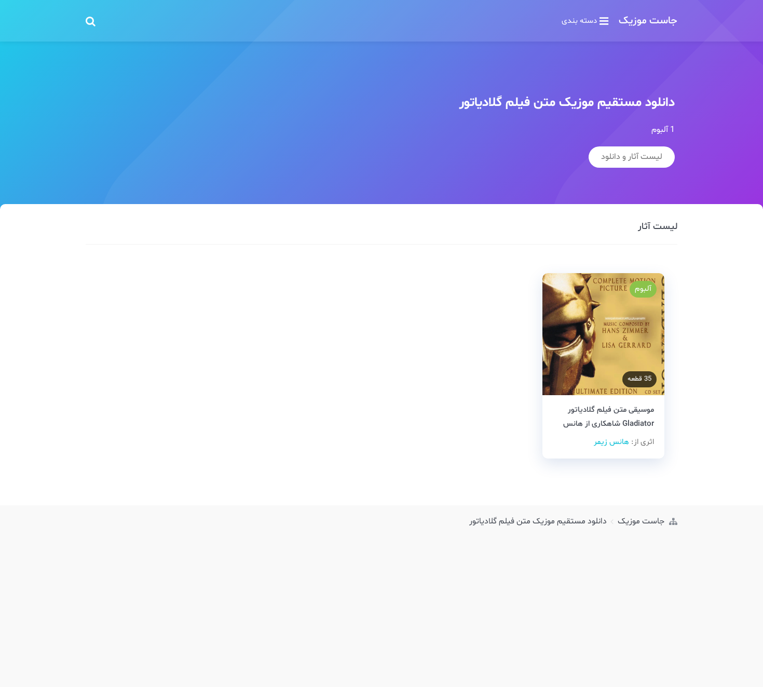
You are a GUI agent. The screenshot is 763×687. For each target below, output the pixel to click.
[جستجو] (91, 21)
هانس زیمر (611, 442)
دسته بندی (579, 21)
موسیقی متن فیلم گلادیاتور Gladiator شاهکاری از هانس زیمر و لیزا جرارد (608, 424)
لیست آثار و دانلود (631, 157)
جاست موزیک (648, 21)
